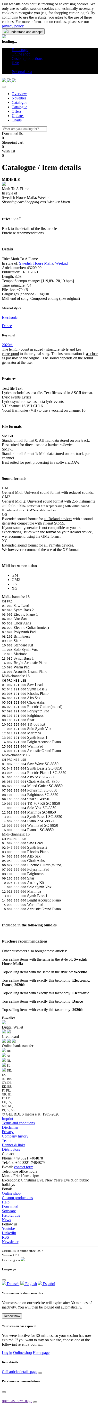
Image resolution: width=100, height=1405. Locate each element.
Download (10, 1206)
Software (9, 1211)
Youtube (8, 1228)
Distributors (11, 1149)
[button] (13, 67)
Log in (7, 1353)
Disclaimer (10, 1127)
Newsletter (10, 1242)
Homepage (41, 1353)
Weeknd (61, 263)
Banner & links (13, 1145)
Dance (7, 326)
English (30, 1284)
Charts (17, 120)
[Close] (4, 86)
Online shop (11, 1193)
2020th (7, 345)
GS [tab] (14, 584)
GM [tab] (15, 575)
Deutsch (12, 1284)
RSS (5, 1237)
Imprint (7, 1118)
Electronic (9, 317)
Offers (16, 111)
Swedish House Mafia (36, 263)
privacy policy (13, 26)
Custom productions (17, 1198)
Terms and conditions (18, 1123)
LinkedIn (9, 1233)
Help (5, 1202)
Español (48, 1284)
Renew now (12, 1316)
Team (6, 1140)
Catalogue (19, 102)
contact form (23, 1167)
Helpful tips (11, 1215)
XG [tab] (14, 588)
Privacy (8, 1132)
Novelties (19, 98)
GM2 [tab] (16, 580)
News (6, 1220)
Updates (18, 116)
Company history (15, 1136)
